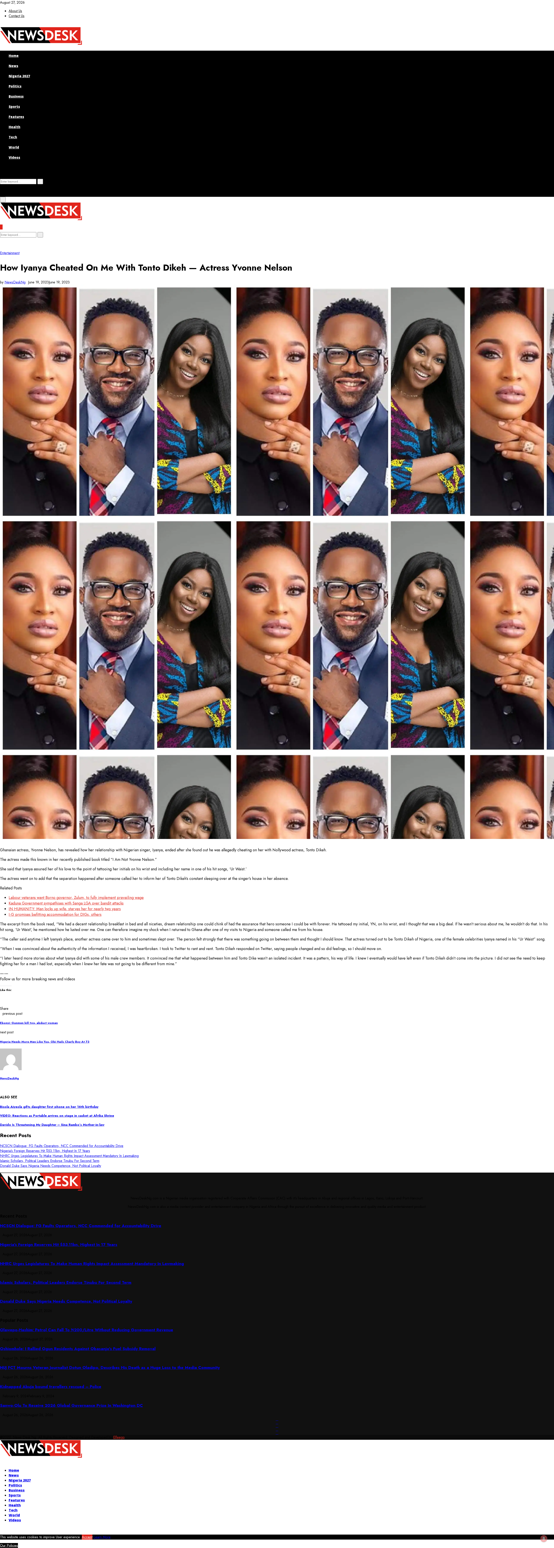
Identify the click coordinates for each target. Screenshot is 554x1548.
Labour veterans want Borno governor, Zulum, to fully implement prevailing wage (76, 897)
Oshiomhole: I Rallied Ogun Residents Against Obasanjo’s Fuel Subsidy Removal (78, 1349)
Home (14, 55)
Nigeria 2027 (19, 76)
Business (16, 96)
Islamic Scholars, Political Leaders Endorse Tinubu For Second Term (49, 1160)
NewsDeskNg (15, 282)
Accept (87, 1537)
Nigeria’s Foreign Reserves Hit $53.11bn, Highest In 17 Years (45, 1150)
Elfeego (119, 1437)
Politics (15, 86)
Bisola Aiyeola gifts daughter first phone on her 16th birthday (49, 1106)
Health (14, 127)
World (14, 147)
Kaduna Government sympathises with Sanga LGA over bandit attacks (66, 903)
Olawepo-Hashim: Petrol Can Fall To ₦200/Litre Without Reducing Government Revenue (86, 1330)
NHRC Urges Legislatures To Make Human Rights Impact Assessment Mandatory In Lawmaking (69, 1155)
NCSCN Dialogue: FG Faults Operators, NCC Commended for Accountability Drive (61, 1145)
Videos (14, 157)
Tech (13, 137)
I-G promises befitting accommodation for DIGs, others (55, 914)
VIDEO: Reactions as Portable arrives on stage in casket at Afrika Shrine (57, 1115)
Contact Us (16, 15)
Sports (14, 106)
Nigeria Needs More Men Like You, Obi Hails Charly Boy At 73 (44, 1042)
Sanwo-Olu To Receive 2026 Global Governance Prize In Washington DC (71, 1405)
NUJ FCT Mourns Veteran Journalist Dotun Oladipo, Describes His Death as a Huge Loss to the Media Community (110, 1367)
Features (16, 117)
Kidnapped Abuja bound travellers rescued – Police (50, 1387)
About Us (15, 10)
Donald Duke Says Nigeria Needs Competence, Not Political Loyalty (50, 1165)
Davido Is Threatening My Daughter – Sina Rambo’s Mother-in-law (52, 1124)
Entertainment (9, 252)
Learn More (102, 1537)
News (13, 66)
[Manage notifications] (543, 1538)
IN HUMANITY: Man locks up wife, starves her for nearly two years (65, 909)
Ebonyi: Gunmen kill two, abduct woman (29, 1023)
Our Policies (9, 1545)
